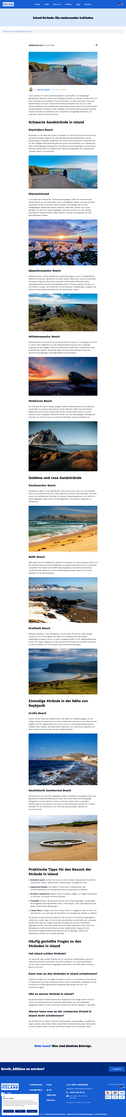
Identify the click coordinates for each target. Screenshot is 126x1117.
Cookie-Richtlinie (100, 1114)
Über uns (57, 4)
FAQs (47, 4)
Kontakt (88, 4)
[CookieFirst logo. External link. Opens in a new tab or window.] (4, 1096)
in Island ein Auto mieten (82, 1102)
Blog (78, 4)
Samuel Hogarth (43, 90)
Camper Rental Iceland (11, 31)
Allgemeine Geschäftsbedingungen (80, 1114)
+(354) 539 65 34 (77, 1092)
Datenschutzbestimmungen (55, 1114)
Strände (29, 31)
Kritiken (68, 4)
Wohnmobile (35, 1090)
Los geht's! (117, 1069)
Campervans (35, 1085)
